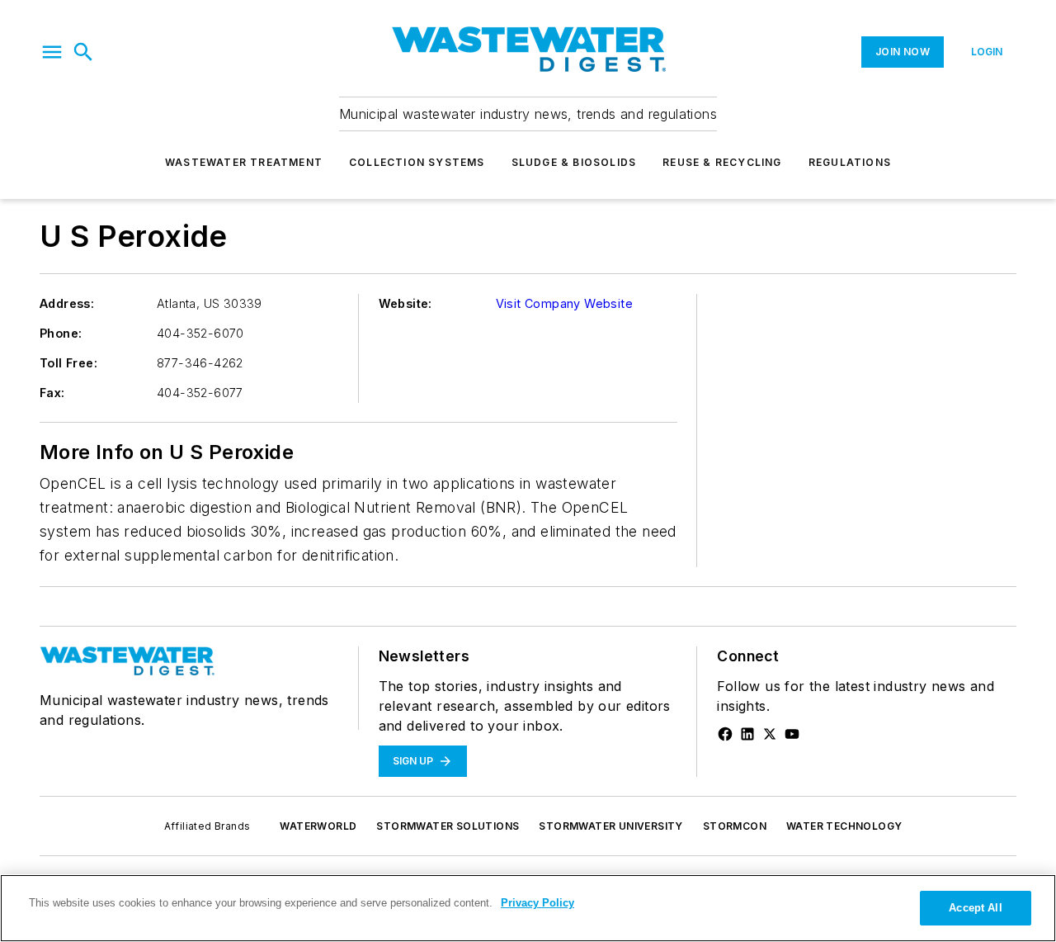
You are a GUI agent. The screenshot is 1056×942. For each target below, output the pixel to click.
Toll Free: (68, 363)
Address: (67, 303)
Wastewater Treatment (244, 162)
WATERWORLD (318, 826)
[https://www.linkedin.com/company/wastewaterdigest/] (747, 734)
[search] (83, 52)
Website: (405, 303)
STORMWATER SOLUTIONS (447, 826)
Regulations (849, 162)
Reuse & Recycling (721, 162)
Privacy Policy (537, 903)
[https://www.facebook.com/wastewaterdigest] (725, 734)
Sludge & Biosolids (574, 162)
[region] (528, 908)
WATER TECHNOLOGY (844, 826)
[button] (52, 52)
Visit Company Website (564, 303)
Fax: (52, 393)
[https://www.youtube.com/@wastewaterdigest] (792, 734)
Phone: (61, 333)
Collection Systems (417, 162)
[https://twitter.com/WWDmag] (769, 734)
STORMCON (734, 826)
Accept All (975, 908)
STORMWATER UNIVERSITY (610, 826)
